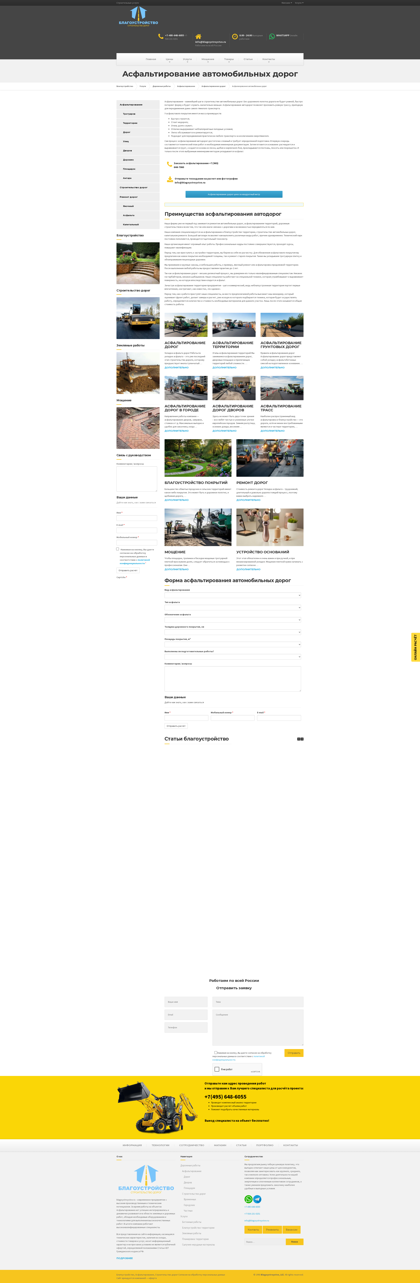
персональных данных (214, 1274)
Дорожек (128, 160)
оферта (153, 1278)
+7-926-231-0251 (252, 1213)
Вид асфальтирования (177, 589)
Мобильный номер (222, 712)
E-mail (261, 712)
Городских (189, 1205)
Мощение (208, 59)
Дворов (127, 150)
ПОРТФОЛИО (264, 1145)
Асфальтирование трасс (281, 408)
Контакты (268, 59)
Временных (190, 1199)
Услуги (298, 2)
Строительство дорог (133, 187)
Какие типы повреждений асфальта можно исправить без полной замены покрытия (191, 819)
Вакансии (291, 1229)
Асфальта (128, 215)
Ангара (127, 178)
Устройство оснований (262, 552)
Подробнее (124, 1258)
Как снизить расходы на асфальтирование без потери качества (246, 854)
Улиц (126, 141)
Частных (188, 1210)
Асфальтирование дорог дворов (232, 408)
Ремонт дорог (252, 483)
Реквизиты (272, 1229)
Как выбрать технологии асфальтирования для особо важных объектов (246, 891)
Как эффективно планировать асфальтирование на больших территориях (246, 966)
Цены (169, 59)
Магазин (286, 2)
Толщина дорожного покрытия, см (184, 626)
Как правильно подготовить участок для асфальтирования (247, 818)
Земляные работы (191, 1233)
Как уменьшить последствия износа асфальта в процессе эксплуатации (191, 965)
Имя (167, 712)
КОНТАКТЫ (290, 1145)
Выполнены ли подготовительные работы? (189, 651)
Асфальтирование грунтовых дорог (281, 345)
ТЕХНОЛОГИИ (160, 1145)
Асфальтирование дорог (185, 345)
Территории (130, 123)
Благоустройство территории (198, 1227)
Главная (151, 59)
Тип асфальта (172, 602)
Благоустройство (125, 1274)
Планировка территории (195, 1239)
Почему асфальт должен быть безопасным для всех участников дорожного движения (191, 892)
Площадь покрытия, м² (178, 639)
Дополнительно (177, 367)
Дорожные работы (190, 1165)
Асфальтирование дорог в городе (185, 408)
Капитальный (131, 224)
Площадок (129, 169)
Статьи (248, 59)
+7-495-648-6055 (252, 1206)
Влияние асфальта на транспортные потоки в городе (246, 781)
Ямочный (128, 206)
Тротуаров (129, 114)
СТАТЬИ (241, 1145)
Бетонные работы (191, 1221)
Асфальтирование (131, 104)
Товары (229, 59)
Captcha (121, 577)
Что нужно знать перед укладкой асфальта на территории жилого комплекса (246, 928)
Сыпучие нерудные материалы (198, 1244)
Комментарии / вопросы (178, 663)
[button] (302, 739)
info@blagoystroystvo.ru (256, 1220)
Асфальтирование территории (232, 345)
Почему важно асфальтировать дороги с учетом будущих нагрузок (191, 781)
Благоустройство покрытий (196, 483)
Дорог (126, 132)
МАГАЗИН (220, 1145)
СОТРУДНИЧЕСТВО (191, 1145)
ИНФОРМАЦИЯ (132, 1145)
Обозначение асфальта (178, 614)
